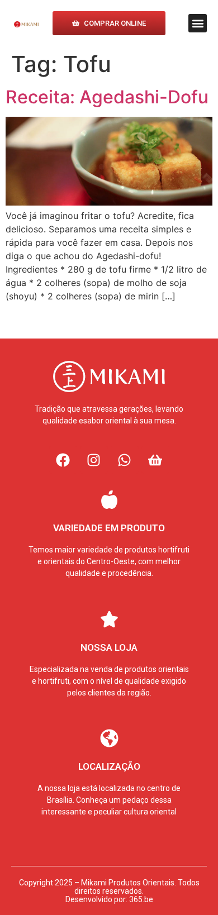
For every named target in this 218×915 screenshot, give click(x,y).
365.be (141, 899)
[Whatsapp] (125, 460)
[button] (197, 23)
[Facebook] (63, 460)
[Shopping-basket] (155, 460)
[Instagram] (94, 460)
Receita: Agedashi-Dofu (107, 97)
